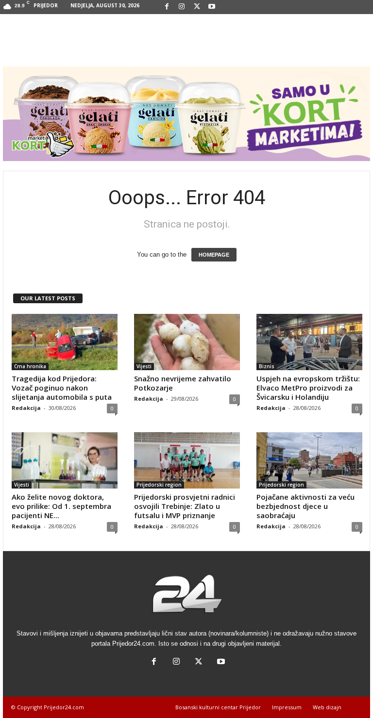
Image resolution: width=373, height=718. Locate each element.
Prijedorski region (159, 484)
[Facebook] (166, 7)
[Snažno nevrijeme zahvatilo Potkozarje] (187, 342)
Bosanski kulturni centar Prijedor (218, 707)
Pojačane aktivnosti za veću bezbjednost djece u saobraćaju (305, 506)
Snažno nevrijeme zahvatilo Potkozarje (182, 383)
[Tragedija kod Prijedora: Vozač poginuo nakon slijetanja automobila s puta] (65, 342)
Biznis (266, 366)
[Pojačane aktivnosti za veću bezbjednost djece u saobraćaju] (309, 460)
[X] (197, 7)
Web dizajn (327, 707)
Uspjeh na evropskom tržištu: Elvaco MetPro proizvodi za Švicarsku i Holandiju (308, 388)
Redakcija (26, 407)
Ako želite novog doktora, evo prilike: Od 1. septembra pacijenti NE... (61, 506)
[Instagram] (181, 7)
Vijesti (144, 366)
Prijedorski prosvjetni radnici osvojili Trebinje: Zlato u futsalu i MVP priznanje (184, 506)
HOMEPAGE (214, 255)
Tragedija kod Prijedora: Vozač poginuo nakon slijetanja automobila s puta (62, 388)
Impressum (287, 707)
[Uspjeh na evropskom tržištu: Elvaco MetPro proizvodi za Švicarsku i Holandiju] (309, 342)
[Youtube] (212, 7)
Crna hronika (30, 366)
